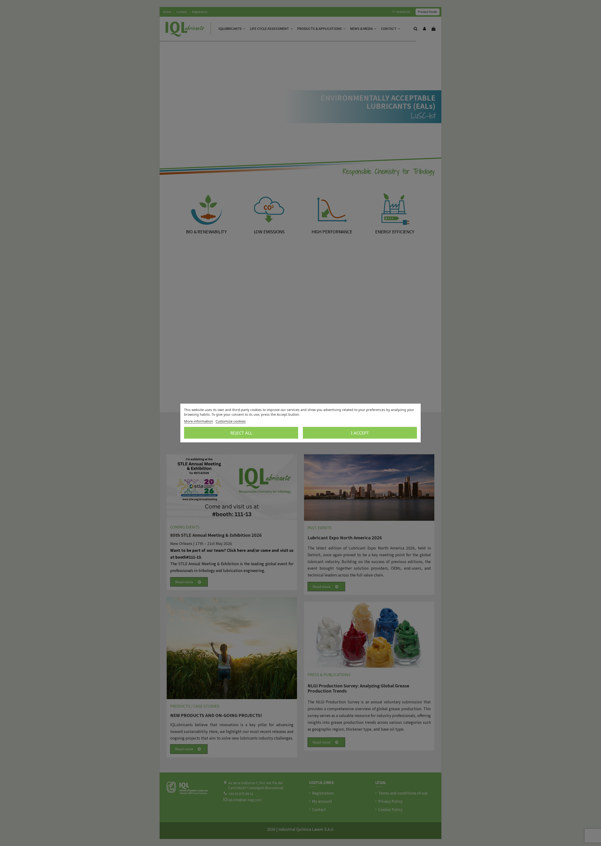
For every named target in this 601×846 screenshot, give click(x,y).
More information (198, 421)
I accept (360, 433)
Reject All (241, 433)
